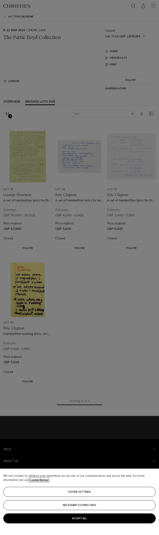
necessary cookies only (79, 505)
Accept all (79, 518)
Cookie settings (79, 491)
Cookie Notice (38, 480)
